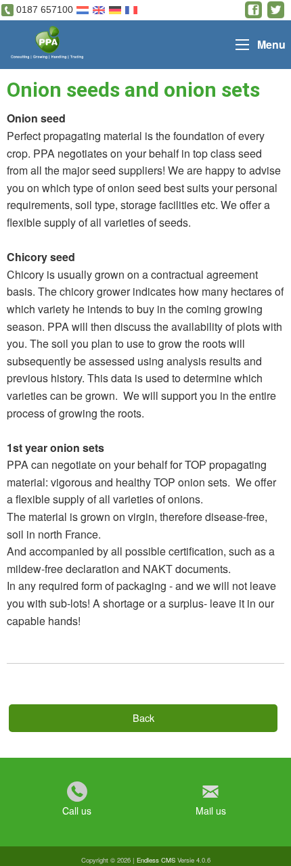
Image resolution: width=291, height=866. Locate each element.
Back (143, 717)
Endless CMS (156, 860)
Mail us (211, 810)
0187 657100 (44, 9)
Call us (76, 810)
